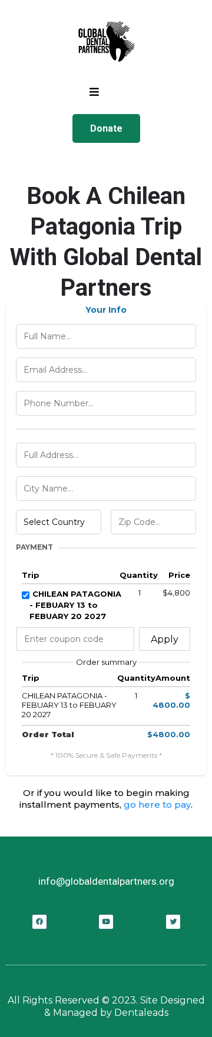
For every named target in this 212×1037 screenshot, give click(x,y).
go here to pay (157, 804)
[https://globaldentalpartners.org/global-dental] (106, 41)
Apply (164, 639)
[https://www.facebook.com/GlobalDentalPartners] (39, 921)
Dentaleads (141, 1012)
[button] (94, 92)
